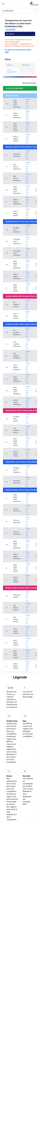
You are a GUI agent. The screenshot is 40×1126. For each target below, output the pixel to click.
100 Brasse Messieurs (17, 167)
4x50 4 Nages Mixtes (15, 139)
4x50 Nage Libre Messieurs (17, 103)
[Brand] (34, 3)
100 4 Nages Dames (15, 316)
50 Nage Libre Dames (16, 419)
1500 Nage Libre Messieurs (17, 498)
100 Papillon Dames (16, 430)
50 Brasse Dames (16, 596)
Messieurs (26, 65)
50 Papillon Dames (16, 304)
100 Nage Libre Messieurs (17, 241)
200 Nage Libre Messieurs (17, 253)
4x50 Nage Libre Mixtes (15, 127)
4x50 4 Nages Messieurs (17, 115)
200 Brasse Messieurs (17, 178)
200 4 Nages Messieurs (17, 379)
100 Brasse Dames (15, 607)
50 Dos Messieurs (17, 510)
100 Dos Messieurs (17, 521)
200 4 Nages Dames (15, 642)
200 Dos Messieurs (17, 533)
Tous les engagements (12, 71)
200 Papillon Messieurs (17, 356)
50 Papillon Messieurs (17, 332)
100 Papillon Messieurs (17, 344)
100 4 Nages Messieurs (17, 367)
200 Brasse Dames (15, 619)
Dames (9, 65)
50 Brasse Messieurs (17, 155)
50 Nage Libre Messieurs (17, 230)
